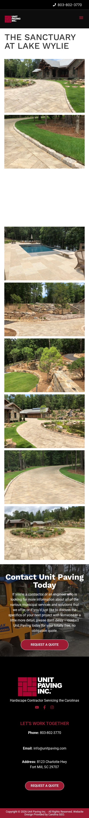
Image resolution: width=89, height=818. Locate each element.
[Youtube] (37, 707)
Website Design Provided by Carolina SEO (53, 813)
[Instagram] (52, 707)
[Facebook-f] (44, 707)
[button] (81, 17)
